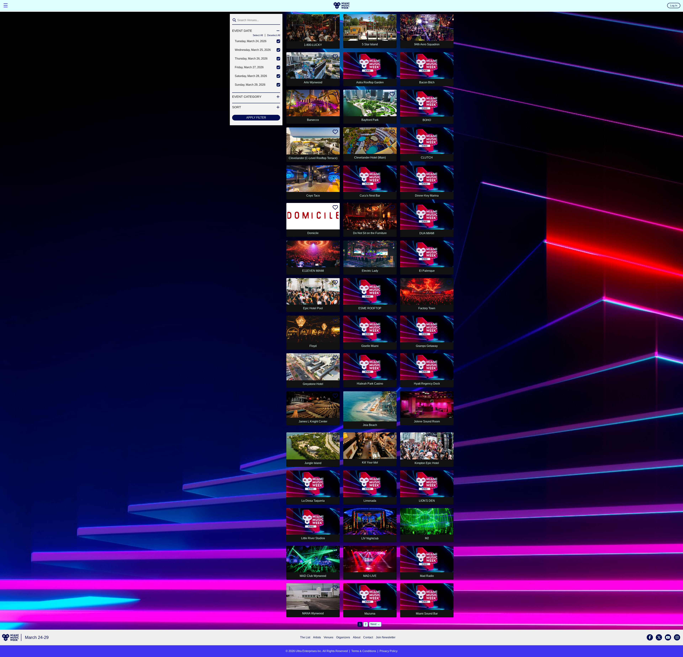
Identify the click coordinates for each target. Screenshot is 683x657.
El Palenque (427, 270)
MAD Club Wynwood (313, 575)
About (356, 637)
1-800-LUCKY (313, 44)
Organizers (343, 637)
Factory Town (426, 308)
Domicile (313, 233)
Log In (673, 5)
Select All (258, 35)
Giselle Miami (369, 345)
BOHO (427, 120)
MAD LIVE (370, 575)
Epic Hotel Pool (313, 308)
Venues (328, 637)
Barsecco (313, 119)
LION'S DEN (427, 500)
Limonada (370, 500)
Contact (368, 637)
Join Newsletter (385, 637)
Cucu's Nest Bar (370, 195)
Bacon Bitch (427, 82)
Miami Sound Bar (427, 613)
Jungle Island (313, 463)
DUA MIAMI (426, 233)
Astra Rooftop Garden (370, 82)
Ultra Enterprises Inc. (309, 651)
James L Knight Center (313, 421)
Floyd (313, 345)
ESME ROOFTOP (369, 308)
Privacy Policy (389, 651)
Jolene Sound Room (427, 421)
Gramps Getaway (427, 345)
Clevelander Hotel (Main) (370, 157)
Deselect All (273, 35)
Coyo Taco (313, 195)
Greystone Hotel (313, 383)
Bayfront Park (369, 119)
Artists (317, 637)
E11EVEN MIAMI (313, 270)
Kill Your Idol (370, 462)
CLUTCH (427, 157)
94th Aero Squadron (427, 44)
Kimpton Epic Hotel (427, 463)
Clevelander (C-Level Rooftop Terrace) (313, 158)
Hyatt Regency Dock (427, 383)
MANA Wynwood (313, 613)
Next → (375, 624)
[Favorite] (335, 19)
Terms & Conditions (363, 651)
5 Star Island (370, 44)
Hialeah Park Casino (370, 383)
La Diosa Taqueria (313, 500)
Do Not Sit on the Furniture (370, 233)
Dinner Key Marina (427, 195)
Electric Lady (370, 270)
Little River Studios (313, 538)
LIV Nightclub (369, 538)
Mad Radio (427, 575)
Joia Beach (370, 425)
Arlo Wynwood (313, 82)
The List (305, 637)
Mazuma (369, 613)
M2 (427, 538)
